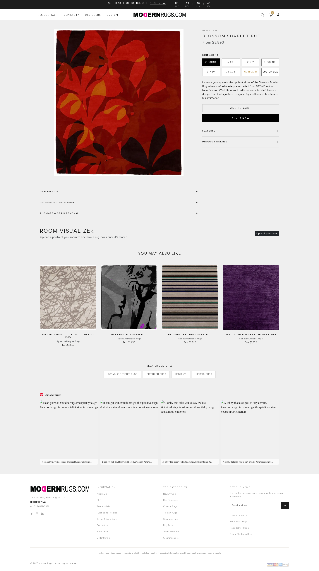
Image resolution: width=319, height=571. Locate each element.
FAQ (99, 500)
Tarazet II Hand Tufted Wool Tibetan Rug (68, 335)
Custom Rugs (170, 506)
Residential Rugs (238, 521)
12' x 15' (231, 72)
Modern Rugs (204, 374)
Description (49, 191)
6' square (211, 62)
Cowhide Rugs (171, 519)
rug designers (129, 553)
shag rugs (149, 553)
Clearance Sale (170, 537)
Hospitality (70, 15)
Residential (47, 15)
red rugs (180, 374)
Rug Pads (168, 525)
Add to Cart (240, 108)
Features (209, 130)
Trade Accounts (171, 531)
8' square (270, 62)
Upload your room (266, 233)
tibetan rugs (116, 553)
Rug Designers (171, 500)
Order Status (103, 537)
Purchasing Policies (107, 512)
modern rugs (103, 553)
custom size (270, 72)
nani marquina (161, 553)
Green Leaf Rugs (156, 374)
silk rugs (140, 553)
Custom (112, 15)
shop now (158, 3)
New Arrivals (169, 493)
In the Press (103, 531)
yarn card (250, 72)
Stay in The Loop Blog (241, 534)
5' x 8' (230, 62)
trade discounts (214, 553)
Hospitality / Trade (239, 527)
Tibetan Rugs (170, 512)
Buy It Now (241, 118)
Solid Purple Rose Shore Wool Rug (251, 334)
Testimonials (103, 506)
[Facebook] (31, 513)
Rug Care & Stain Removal (59, 213)
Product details (214, 141)
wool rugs (190, 553)
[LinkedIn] (42, 513)
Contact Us (102, 525)
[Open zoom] (119, 102)
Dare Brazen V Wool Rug (129, 334)
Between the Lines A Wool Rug (190, 334)
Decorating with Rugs (57, 202)
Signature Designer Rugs (122, 374)
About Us (102, 493)
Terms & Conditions (107, 519)
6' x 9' (250, 62)
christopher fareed (177, 553)
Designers (93, 15)
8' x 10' (211, 72)
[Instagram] (37, 513)
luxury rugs (201, 553)
